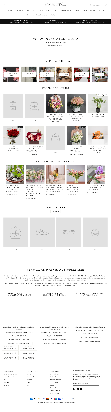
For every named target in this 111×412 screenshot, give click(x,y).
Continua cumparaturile (55, 45)
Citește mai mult (12, 194)
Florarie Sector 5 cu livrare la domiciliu (28, 352)
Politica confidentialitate (10, 374)
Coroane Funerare (89, 10)
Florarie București (55, 390)
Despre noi (30, 379)
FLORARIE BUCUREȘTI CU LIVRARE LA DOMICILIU (19, 294)
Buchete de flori (54, 374)
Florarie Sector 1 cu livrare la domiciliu (10, 347)
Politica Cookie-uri (8, 377)
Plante (101, 10)
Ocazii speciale (65, 10)
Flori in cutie (53, 377)
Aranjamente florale (23, 10)
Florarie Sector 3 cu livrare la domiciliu (10, 357)
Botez (55, 10)
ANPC (5, 379)
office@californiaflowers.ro (21, 339)
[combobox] (55, 15)
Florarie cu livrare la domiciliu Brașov (54, 343)
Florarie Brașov (54, 393)
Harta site (6, 385)
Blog (28, 385)
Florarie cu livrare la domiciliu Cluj (89, 341)
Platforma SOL (7, 382)
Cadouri (77, 10)
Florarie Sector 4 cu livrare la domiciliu (28, 347)
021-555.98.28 (96, 5)
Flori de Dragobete (55, 371)
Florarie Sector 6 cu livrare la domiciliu (28, 357)
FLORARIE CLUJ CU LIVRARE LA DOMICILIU (89, 294)
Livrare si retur (31, 377)
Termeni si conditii (8, 371)
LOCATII (9, 10)
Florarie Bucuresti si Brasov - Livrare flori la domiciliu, (53, 402)
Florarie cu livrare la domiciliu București (19, 343)
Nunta (48, 10)
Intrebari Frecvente (32, 371)
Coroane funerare (55, 388)
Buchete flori (38, 10)
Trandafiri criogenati (55, 379)
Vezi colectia (55, 211)
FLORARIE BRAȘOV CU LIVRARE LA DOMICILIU (54, 294)
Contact (29, 382)
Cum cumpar (30, 374)
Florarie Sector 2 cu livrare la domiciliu (10, 352)
